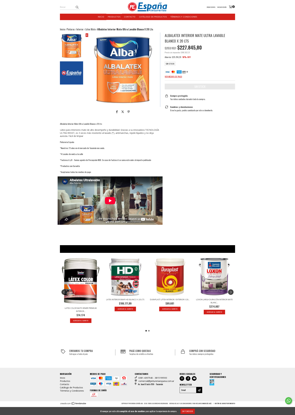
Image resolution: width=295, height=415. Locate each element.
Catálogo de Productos (153, 16)
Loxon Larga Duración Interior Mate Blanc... (214, 301)
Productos (114, 16)
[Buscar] (77, 7)
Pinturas (71, 29)
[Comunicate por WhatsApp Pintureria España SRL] (288, 400)
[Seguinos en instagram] (182, 378)
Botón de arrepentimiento (225, 403)
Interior (80, 29)
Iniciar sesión (221, 7)
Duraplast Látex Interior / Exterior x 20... (170, 299)
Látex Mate (90, 29)
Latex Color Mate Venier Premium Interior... (81, 310)
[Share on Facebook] (117, 111)
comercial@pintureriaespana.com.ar (156, 381)
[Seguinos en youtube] (194, 378)
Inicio (101, 16)
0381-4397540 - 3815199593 (152, 377)
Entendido (187, 411)
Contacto (130, 16)
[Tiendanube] (73, 404)
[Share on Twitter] (122, 111)
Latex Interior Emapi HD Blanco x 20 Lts (125, 299)
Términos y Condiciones (183, 16)
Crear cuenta (211, 7)
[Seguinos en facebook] (188, 378)
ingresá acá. (207, 403)
